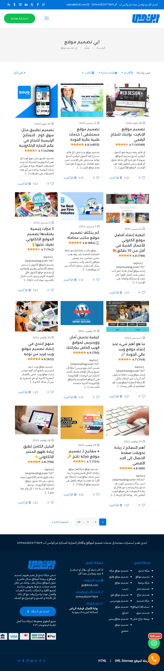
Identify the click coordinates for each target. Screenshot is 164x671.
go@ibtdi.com (89, 585)
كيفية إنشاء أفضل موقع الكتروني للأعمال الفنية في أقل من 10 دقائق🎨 (129, 245)
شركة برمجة (144, 583)
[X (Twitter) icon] (31, 4)
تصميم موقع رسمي (118, 619)
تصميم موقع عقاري (118, 577)
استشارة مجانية (19, 18)
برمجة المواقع (39, 579)
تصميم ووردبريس (119, 601)
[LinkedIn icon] (26, 4)
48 (78, 522)
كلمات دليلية (108, 73)
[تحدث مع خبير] (154, 659)
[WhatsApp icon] (43, 4)
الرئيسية (101, 48)
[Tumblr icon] (14, 4)
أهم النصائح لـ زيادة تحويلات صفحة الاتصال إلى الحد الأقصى (129, 458)
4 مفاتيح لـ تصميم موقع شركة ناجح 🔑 (83, 456)
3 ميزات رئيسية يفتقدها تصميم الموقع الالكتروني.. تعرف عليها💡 (39, 239)
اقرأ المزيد (114, 178)
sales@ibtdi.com (76, 4)
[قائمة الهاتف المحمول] (46, 18)
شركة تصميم (143, 601)
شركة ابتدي (144, 571)
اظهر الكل (18, 73)
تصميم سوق (143, 613)
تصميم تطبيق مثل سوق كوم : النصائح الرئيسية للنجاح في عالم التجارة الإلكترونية (36, 140)
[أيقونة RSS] (8, 4)
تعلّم (86, 48)
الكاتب (88, 73)
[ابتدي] (146, 18)
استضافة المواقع (141, 607)
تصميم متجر (143, 589)
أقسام (127, 73)
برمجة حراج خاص (141, 619)
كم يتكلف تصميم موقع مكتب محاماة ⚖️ (83, 237)
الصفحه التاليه (61, 522)
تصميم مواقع (143, 577)
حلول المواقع (49, 583)
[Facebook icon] (37, 4)
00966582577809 (102, 4)
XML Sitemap (124, 661)
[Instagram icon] (20, 4)
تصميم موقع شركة (118, 571)
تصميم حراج (143, 595)
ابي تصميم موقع (69, 48)
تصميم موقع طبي (119, 595)
